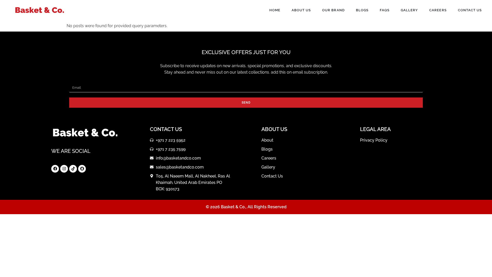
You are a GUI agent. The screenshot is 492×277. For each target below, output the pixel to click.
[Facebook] (55, 169)
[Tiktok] (73, 169)
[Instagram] (64, 169)
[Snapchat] (82, 169)
